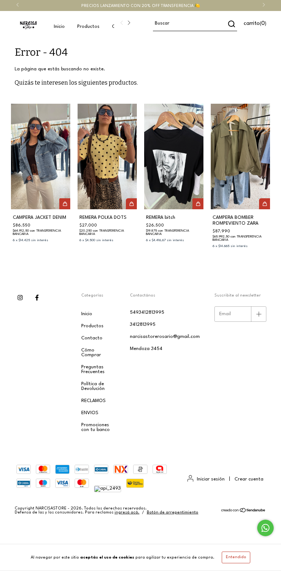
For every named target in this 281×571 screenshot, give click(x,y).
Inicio (59, 26)
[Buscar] (231, 23)
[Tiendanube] (243, 511)
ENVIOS (89, 412)
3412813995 (143, 324)
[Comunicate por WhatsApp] (265, 528)
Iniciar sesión (211, 479)
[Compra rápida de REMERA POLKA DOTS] (131, 203)
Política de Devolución (93, 386)
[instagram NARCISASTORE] (20, 298)
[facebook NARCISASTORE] (36, 298)
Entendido (236, 557)
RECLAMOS (93, 400)
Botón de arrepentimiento (172, 513)
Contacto (91, 338)
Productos (88, 26)
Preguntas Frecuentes (93, 369)
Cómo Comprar (91, 352)
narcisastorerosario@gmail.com (165, 336)
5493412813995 (147, 312)
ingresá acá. (127, 513)
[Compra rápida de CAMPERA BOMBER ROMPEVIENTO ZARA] (264, 203)
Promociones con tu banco (95, 427)
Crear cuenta (249, 479)
